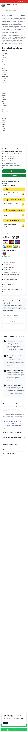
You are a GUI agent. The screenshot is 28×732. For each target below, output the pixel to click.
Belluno (4, 57)
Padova (4, 99)
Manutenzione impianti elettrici (11, 274)
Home (4, 9)
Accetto (5, 723)
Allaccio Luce (7, 269)
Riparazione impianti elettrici (10, 279)
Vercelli (4, 137)
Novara (4, 97)
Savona (4, 118)
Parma (3, 101)
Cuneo (3, 72)
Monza (4, 95)
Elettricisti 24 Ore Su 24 (9, 262)
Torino (3, 120)
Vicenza (4, 141)
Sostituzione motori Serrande (11, 292)
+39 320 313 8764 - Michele (15, 189)
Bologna (4, 64)
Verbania (4, 134)
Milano (3, 91)
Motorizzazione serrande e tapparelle (13, 289)
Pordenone (5, 107)
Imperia (4, 82)
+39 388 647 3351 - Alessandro (15, 210)
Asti (3, 55)
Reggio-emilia (5, 112)
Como (3, 68)
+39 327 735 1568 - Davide (15, 199)
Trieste (3, 126)
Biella (3, 62)
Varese (3, 130)
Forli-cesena (5, 76)
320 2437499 (15, 171)
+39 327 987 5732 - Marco (15, 220)
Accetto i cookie (11, 720)
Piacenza (4, 105)
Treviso (4, 124)
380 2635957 (15, 175)
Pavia (3, 103)
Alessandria (5, 53)
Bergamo (4, 59)
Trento (3, 122)
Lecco (3, 84)
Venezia (4, 132)
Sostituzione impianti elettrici (11, 277)
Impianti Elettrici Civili (9, 267)
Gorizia (4, 80)
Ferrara (4, 74)
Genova (4, 78)
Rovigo (3, 116)
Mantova (4, 89)
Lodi (3, 87)
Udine (3, 128)
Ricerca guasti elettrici (9, 287)
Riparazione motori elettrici (10, 272)
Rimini (3, 114)
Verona (4, 139)
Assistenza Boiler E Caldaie (10, 282)
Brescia (4, 66)
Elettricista (10, 9)
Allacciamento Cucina (9, 284)
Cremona (4, 70)
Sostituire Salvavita (8, 264)
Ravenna (4, 109)
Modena (4, 93)
